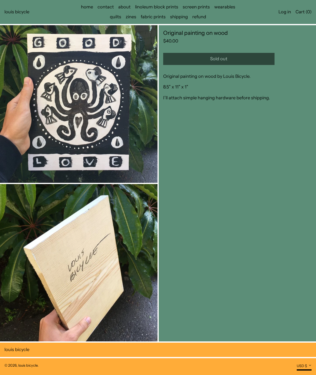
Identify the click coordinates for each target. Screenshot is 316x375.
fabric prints (153, 17)
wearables (224, 7)
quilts (115, 17)
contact (106, 7)
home (87, 7)
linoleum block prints (156, 7)
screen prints (196, 7)
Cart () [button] (304, 12)
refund (199, 17)
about (124, 7)
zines (131, 17)
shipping (179, 17)
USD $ (302, 366)
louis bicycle (16, 12)
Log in (284, 12)
